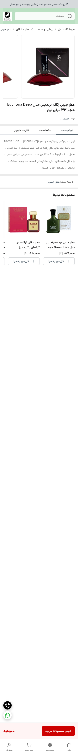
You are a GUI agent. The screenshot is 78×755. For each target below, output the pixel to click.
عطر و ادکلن (23, 29)
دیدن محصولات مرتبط (58, 731)
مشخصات (45, 130)
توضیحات (67, 130)
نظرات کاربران (21, 130)
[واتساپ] (7, 715)
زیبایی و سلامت (44, 29)
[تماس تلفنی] (7, 705)
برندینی (65, 118)
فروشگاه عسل (66, 29)
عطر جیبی (53, 182)
